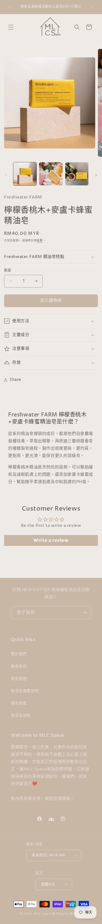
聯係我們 (19, 666)
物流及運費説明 (25, 690)
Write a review (50, 540)
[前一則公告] (10, 7)
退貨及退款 (21, 715)
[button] (11, 27)
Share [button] (15, 379)
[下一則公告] (92, 7)
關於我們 (19, 654)
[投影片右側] (96, 175)
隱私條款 (19, 703)
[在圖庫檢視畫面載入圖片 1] (24, 173)
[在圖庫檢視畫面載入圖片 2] (50, 173)
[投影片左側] (6, 175)
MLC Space (42, 914)
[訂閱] (85, 612)
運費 (39, 240)
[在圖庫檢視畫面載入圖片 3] (76, 173)
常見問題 (19, 678)
